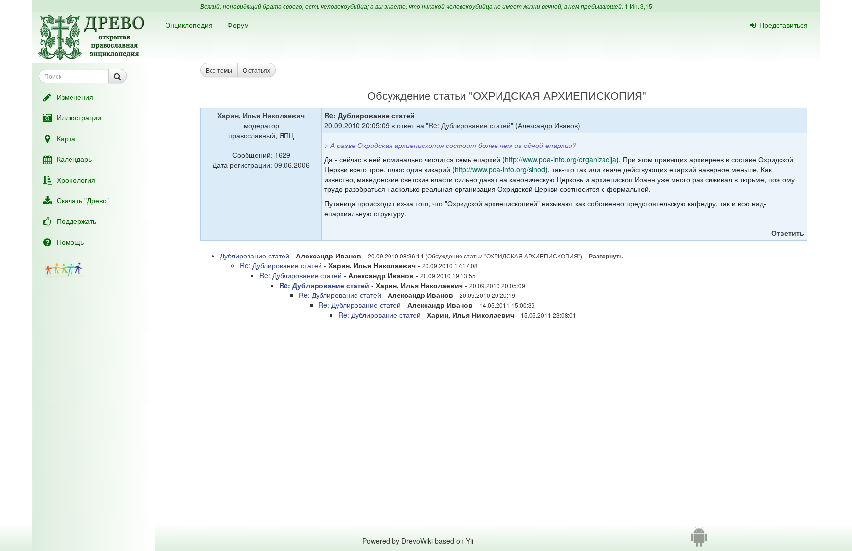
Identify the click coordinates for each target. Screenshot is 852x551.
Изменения (75, 97)
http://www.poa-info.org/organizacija (560, 159)
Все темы (219, 70)
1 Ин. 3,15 (638, 6)
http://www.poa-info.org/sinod (500, 169)
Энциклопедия (189, 25)
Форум (238, 25)
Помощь (70, 242)
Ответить (787, 233)
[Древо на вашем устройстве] (699, 541)
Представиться (783, 25)
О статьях (256, 70)
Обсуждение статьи (416, 95)
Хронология (76, 179)
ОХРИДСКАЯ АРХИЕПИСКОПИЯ (557, 95)
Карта (66, 138)
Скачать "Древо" (83, 200)
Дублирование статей (254, 255)
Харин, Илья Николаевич (261, 115)
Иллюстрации (79, 117)
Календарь (74, 159)
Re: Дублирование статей (469, 125)
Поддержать (76, 221)
